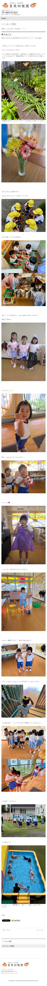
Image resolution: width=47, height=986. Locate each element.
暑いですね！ (6, 930)
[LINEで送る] (16, 920)
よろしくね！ (41, 930)
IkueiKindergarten (21, 980)
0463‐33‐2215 (11, 12)
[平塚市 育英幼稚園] (19, 6)
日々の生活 (38, 38)
